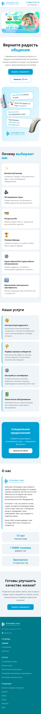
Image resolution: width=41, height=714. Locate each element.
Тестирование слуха (9, 661)
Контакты (5, 651)
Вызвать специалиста (20, 72)
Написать (17, 79)
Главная (5, 643)
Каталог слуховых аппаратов (13, 688)
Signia (4, 700)
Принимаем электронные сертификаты (17, 673)
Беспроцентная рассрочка (12, 677)
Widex (4, 696)
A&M (3, 707)
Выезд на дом (7, 665)
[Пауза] (20, 22)
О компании (6, 647)
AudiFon (5, 692)
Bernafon (5, 704)
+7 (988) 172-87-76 (32, 2)
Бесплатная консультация (11, 669)
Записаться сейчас (20, 451)
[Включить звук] (31, 15)
